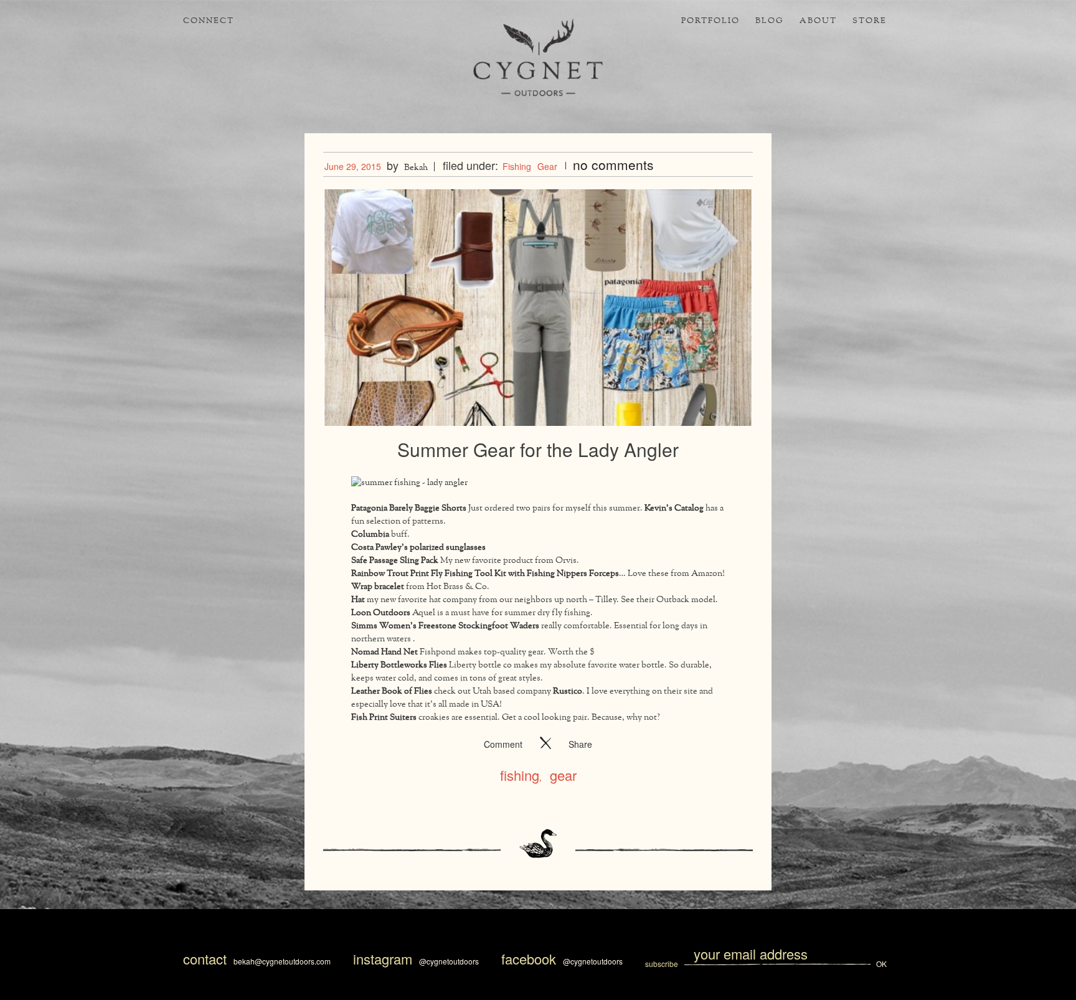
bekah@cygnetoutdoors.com (282, 961)
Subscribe (662, 963)
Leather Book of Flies (391, 691)
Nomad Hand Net (384, 652)
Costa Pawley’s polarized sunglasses (419, 548)
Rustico (567, 691)
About (818, 21)
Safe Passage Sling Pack (394, 561)
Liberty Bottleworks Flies (399, 665)
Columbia (371, 534)
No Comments (613, 164)
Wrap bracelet (377, 587)
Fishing (517, 166)
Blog (769, 21)
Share (580, 744)
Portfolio (710, 21)
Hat (358, 600)
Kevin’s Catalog (674, 508)
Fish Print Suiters (384, 718)
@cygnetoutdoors (449, 961)
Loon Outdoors (380, 613)
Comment (503, 744)
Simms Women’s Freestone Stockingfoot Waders (445, 626)
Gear (547, 166)
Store (869, 21)
